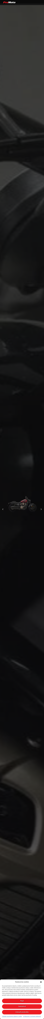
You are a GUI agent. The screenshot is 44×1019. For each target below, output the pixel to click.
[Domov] (9, 3)
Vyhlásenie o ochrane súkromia (32, 1016)
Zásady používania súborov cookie (12, 1016)
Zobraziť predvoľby (22, 1012)
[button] (41, 982)
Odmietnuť (22, 1006)
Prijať (22, 1001)
